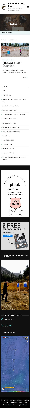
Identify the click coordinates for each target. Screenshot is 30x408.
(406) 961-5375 (9, 319)
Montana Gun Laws (8, 149)
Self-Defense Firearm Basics (11, 106)
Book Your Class (7, 136)
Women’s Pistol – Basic (9, 123)
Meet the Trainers (8, 144)
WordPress (23, 405)
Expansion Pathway (8, 60)
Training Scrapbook (8, 140)
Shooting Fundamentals (9, 110)
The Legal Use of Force (9, 119)
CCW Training (7, 95)
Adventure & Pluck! (8, 153)
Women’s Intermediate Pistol (11, 127)
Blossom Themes (8, 405)
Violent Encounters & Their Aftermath (14, 114)
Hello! (4, 91)
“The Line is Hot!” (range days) (11, 131)
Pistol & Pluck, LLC (16, 4)
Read (24, 77)
